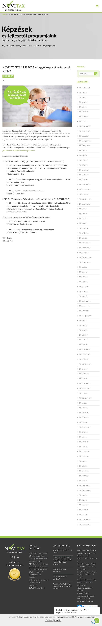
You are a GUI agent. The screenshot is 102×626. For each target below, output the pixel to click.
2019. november (84, 427)
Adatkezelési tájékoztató (86, 596)
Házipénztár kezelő (38, 569)
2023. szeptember (85, 257)
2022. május (83, 330)
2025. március (83, 170)
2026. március (83, 112)
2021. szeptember (85, 364)
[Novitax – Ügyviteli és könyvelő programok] (12, 6)
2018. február (83, 476)
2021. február (83, 374)
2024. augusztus (84, 204)
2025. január (83, 180)
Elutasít (57, 620)
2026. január (83, 121)
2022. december (84, 301)
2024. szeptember (85, 199)
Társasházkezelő (37, 588)
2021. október (83, 359)
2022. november (84, 306)
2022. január (83, 345)
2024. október (83, 194)
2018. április (83, 466)
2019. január (83, 447)
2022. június (83, 325)
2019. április (83, 437)
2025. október (83, 136)
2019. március (83, 442)
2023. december (84, 243)
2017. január (83, 515)
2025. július (83, 151)
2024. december (84, 185)
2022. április (83, 335)
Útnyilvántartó (36, 572)
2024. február (83, 233)
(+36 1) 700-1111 (83, 569)
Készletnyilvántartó (38, 567)
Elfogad (49, 620)
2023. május (83, 277)
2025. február (83, 175)
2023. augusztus (84, 262)
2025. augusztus (84, 146)
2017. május (83, 495)
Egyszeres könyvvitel (38, 559)
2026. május (83, 102)
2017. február (83, 510)
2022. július (83, 320)
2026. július (83, 92)
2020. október (83, 393)
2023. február (83, 291)
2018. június (83, 461)
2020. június (83, 408)
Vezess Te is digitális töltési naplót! (62, 551)
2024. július (83, 209)
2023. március (83, 286)
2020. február (83, 417)
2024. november (84, 189)
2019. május (83, 432)
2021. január (83, 379)
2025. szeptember (85, 141)
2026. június (83, 97)
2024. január (83, 238)
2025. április (83, 165)
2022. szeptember (85, 316)
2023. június (83, 272)
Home (3, 14)
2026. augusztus (84, 87)
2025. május (83, 160)
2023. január (83, 296)
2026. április (83, 107)
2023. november (84, 248)
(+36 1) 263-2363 (89, 567)
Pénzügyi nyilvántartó (38, 564)
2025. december (84, 126)
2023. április (83, 282)
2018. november (84, 451)
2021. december (84, 350)
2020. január (83, 422)
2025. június (83, 155)
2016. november (84, 524)
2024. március (83, 228)
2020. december (84, 383)
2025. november (84, 131)
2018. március (83, 471)
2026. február (83, 117)
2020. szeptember (85, 398)
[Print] (4, 80)
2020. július (83, 403)
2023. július (83, 267)
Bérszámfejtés (35, 561)
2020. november (84, 388)
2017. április (83, 500)
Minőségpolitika (82, 593)
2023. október (83, 252)
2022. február (83, 340)
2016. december (84, 519)
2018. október (83, 456)
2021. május (83, 369)
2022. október (83, 311)
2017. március (83, 505)
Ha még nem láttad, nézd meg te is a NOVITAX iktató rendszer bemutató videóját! (62, 561)
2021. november (84, 354)
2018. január (83, 481)
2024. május (83, 219)
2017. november (84, 485)
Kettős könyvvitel (37, 556)
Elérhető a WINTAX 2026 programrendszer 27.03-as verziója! (62, 586)
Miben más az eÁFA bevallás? (59, 578)
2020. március (83, 413)
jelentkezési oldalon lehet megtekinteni (18, 151)
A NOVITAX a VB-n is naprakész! (60, 570)
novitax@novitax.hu (89, 572)
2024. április (83, 223)
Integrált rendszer (38, 553)
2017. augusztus (84, 490)
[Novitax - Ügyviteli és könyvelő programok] (14, 550)
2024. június (83, 214)
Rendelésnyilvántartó (39, 580)
